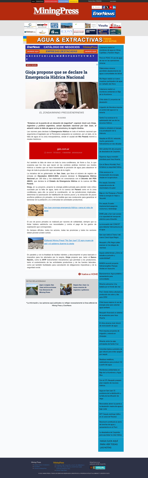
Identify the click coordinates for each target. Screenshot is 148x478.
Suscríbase (37, 466)
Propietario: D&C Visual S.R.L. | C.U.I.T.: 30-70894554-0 (70, 465)
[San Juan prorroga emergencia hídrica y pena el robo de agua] (61, 215)
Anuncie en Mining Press (40, 468)
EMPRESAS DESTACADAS (61, 51)
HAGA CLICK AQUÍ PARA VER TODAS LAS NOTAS (109, 444)
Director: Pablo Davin (61, 470)
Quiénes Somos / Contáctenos (41, 465)
